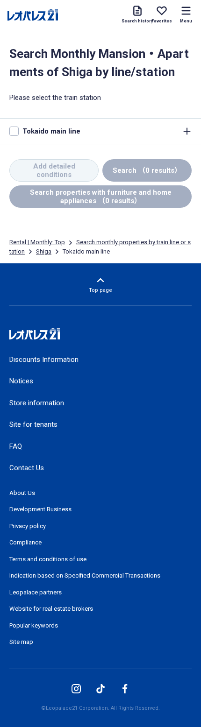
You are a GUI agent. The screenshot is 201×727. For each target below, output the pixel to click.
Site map (21, 641)
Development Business (40, 509)
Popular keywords (33, 625)
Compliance (25, 542)
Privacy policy (27, 525)
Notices (21, 381)
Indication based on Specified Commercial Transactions (84, 575)
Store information (36, 403)
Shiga (43, 251)
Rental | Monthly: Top (37, 242)
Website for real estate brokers (51, 608)
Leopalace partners (35, 592)
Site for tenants (33, 424)
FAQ (15, 446)
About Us (22, 492)
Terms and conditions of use (47, 559)
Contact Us (26, 468)
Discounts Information (44, 359)
